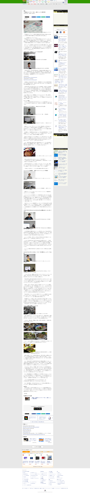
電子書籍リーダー (49, 451)
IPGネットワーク (59, 479)
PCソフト (33, 451)
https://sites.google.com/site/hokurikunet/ (30, 77)
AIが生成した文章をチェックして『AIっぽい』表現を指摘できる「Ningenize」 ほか (62, 91)
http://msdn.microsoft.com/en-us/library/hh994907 (31, 427)
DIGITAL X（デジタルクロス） (35, 478)
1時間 (55, 135)
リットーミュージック (44, 472)
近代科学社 (42, 482)
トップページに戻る (37, 446)
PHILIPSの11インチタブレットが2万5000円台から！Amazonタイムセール (62, 63)
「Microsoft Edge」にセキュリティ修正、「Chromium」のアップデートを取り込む (62, 115)
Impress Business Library (34, 475)
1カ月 (66, 135)
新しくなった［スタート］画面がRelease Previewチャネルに (62, 164)
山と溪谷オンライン (44, 479)
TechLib (51, 484)
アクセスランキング (59, 10)
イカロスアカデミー (52, 478)
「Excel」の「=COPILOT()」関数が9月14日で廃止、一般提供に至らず (62, 152)
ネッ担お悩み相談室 (25, 479)
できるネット (25, 483)
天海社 (59, 472)
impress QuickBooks (60, 475)
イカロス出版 (50, 471)
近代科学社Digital (43, 483)
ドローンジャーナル (25, 478)
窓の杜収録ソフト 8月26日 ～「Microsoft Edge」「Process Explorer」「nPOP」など (59, 82)
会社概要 (53, 488)
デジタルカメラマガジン (26, 482)
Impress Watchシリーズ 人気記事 (61, 134)
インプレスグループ (57, 488)
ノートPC (26, 451)
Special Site (58, 25)
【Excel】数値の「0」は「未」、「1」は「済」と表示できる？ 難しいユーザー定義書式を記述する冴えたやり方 (62, 78)
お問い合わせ (31, 488)
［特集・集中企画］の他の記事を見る (37, 421)
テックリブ (50, 483)
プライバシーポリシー (48, 488)
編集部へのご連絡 (42, 488)
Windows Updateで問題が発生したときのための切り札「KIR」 (62, 174)
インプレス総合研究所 (26, 475)
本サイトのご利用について (25, 488)
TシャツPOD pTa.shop (61, 480)
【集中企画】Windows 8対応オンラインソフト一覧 (32, 418)
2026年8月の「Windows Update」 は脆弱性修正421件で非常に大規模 (62, 158)
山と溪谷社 (42, 478)
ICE (57, 471)
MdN (49, 479)
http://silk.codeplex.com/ (27, 429)
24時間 (59, 135)
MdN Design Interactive (53, 482)
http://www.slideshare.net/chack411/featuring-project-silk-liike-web (34, 434)
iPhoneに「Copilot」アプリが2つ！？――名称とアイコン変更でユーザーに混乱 (62, 46)
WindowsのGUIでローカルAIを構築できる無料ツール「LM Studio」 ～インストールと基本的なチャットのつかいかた (62, 128)
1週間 (62, 135)
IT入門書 (41, 451)
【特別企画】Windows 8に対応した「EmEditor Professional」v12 (42, 418)
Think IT (24, 472)
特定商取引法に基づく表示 (64, 488)
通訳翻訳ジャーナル (52, 475)
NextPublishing (33, 483)
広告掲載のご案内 (36, 488)
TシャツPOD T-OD (44, 475)
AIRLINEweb (51, 472)
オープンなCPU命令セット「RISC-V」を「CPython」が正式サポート (62, 109)
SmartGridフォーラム (34, 472)
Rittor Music (42, 471)
